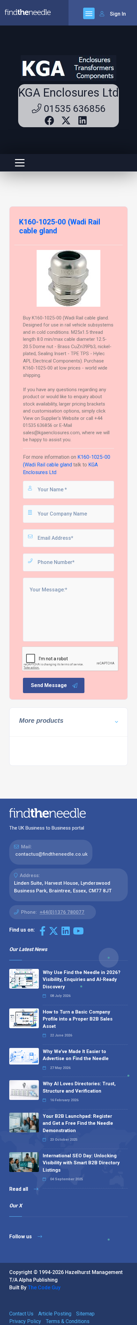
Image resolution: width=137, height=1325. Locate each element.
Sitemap (85, 1314)
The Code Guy (44, 1288)
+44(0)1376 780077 (62, 912)
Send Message (49, 685)
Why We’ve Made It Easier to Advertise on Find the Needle (76, 1055)
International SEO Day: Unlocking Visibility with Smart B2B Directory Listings (81, 1163)
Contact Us (21, 1314)
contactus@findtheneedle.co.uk (51, 854)
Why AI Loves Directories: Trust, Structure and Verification (79, 1087)
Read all (19, 1189)
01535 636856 (73, 108)
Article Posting (54, 1314)
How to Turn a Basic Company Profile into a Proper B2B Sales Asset (77, 1019)
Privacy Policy (25, 1321)
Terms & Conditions (68, 1321)
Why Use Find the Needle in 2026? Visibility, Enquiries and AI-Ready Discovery (81, 980)
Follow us (21, 1236)
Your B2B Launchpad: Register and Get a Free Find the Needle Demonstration (78, 1123)
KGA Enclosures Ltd (68, 92)
